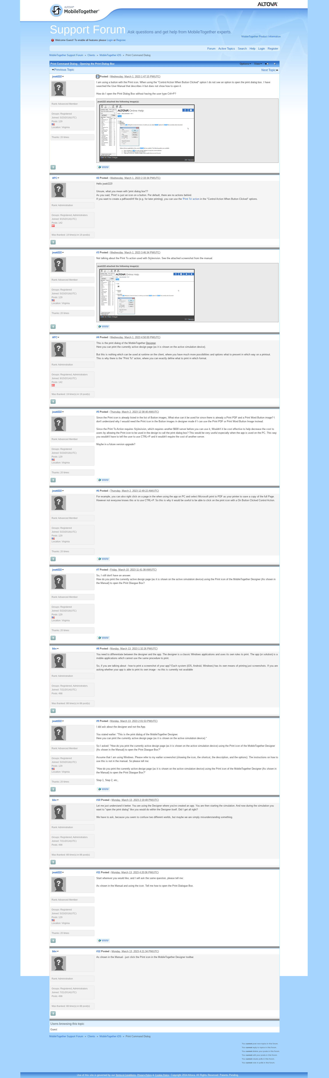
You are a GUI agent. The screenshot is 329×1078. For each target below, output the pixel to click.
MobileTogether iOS (110, 55)
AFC (54, 178)
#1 (97, 76)
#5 (97, 411)
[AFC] (59, 196)
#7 (97, 569)
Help (252, 48)
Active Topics (226, 48)
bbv (54, 648)
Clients (91, 55)
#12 (98, 951)
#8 (97, 648)
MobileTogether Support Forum (66, 55)
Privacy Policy (144, 1075)
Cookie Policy (162, 1075)
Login (110, 40)
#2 (97, 178)
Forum (211, 48)
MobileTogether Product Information (261, 36)
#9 (97, 721)
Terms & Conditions (126, 1075)
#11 (98, 872)
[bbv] (59, 667)
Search (242, 48)
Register (120, 40)
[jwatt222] (59, 95)
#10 (98, 800)
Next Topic (268, 70)
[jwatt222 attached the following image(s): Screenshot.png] (147, 160)
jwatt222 (57, 76)
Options (244, 63)
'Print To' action (191, 198)
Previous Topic (64, 69)
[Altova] (268, 2)
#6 (97, 490)
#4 (97, 337)
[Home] (75, 5)
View (257, 63)
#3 (97, 252)
